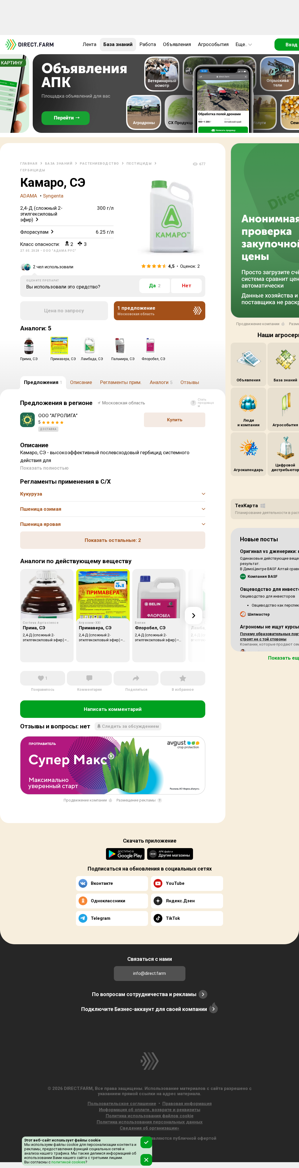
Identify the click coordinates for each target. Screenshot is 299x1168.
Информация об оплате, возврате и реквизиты (149, 1109)
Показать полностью (44, 468)
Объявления (177, 44)
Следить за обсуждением (130, 726)
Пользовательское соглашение (122, 1103)
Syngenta (53, 196)
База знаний (118, 44)
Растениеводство (99, 163)
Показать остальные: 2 (113, 540)
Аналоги (161, 382)
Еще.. (241, 44)
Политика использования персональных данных (150, 1122)
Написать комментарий (113, 709)
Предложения (43, 382)
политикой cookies (68, 1162)
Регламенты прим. (121, 382)
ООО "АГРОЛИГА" (57, 415)
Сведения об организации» (149, 1128)
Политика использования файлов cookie (150, 1115)
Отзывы (189, 382)
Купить (174, 419)
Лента (89, 44)
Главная (29, 163)
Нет (186, 285)
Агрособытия (213, 44)
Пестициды (139, 163)
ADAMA (28, 196)
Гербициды (33, 170)
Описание (81, 382)
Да (155, 285)
